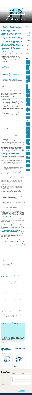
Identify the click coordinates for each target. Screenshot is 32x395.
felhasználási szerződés (28, 102)
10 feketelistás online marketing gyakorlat (18, 366)
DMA (26, 82)
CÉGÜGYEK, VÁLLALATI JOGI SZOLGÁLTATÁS (5, 382)
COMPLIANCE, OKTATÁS (5, 379)
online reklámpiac (27, 140)
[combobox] (12, 378)
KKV (26, 111)
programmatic (28, 146)
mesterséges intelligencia (28, 117)
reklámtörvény (8, 74)
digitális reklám (27, 76)
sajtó (11, 79)
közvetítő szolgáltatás (28, 114)
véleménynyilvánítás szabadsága (28, 167)
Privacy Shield (27, 144)
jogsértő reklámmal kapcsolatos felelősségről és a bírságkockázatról (15, 244)
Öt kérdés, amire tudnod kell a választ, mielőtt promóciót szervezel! (29, 45)
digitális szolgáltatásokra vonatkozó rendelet (28, 79)
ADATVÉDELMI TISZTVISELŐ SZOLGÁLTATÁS (5, 387)
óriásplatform (27, 169)
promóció (23, 19)
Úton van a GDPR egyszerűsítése (6, 365)
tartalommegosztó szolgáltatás (28, 157)
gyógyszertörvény (11, 81)
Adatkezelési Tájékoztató (18, 393)
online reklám (27, 137)
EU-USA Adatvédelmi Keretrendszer (28, 94)
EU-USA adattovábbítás (28, 90)
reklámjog (27, 152)
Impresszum (13, 393)
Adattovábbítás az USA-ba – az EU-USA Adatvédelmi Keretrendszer (29, 40)
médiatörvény (15, 79)
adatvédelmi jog (28, 65)
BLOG (12, 18)
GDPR (6, 19)
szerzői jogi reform (28, 154)
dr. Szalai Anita (8, 18)
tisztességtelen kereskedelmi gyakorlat (28, 161)
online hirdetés (27, 132)
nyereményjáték (14, 19)
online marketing (19, 19)
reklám (27, 150)
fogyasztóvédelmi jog (28, 105)
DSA (26, 84)
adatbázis (27, 60)
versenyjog (28, 164)
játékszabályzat (9, 19)
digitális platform (27, 73)
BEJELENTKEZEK (21, 390)
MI (26, 120)
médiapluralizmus (28, 125)
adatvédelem (27, 62)
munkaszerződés (28, 122)
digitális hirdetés (27, 71)
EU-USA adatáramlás (28, 97)
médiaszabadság (28, 127)
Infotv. (23, 87)
